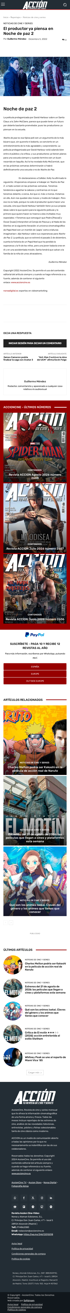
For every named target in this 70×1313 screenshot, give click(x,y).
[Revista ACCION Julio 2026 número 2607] (35, 518)
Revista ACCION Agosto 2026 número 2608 (35, 476)
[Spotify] (51, 1207)
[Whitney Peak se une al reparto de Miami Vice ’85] (12, 1057)
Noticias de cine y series (34, 17)
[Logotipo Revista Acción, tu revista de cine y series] (35, 4)
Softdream (29, 1300)
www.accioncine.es (20, 282)
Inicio (5, 17)
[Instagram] (42, 1198)
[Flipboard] (24, 1207)
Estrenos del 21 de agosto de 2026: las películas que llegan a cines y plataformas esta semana (35, 838)
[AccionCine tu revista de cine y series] (35, 1096)
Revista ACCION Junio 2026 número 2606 (35, 619)
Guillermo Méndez (16, 39)
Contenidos (35, 470)
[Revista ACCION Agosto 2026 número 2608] (35, 447)
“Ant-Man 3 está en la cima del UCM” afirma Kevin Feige (52, 358)
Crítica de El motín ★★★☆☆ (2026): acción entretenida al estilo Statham (42, 1035)
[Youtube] (15, 1207)
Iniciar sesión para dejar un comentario (35, 343)
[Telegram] (33, 1207)
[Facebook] (24, 1198)
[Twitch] (42, 1207)
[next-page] (11, 923)
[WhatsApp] (15, 1198)
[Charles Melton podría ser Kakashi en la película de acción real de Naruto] (35, 740)
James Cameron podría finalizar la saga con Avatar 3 (18, 358)
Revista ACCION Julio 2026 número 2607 (35, 548)
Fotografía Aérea (20, 1186)
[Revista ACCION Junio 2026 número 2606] (35, 589)
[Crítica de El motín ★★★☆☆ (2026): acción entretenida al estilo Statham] (12, 1034)
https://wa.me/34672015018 (38, 1234)
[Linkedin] (51, 1198)
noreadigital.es (10, 290)
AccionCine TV (19, 1182)
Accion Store (35, 1182)
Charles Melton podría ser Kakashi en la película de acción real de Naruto (35, 768)
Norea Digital (49, 1182)
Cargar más (33, 1072)
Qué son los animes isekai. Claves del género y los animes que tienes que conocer (35, 908)
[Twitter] (33, 1198)
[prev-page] (5, 923)
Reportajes (16, 17)
